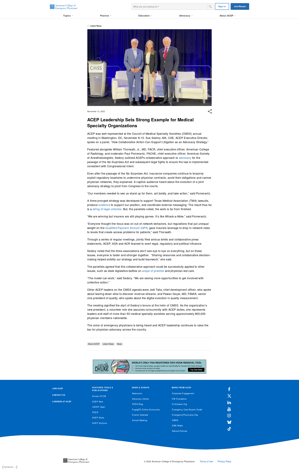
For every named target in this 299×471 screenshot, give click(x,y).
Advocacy (185, 15)
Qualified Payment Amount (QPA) (126, 228)
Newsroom (137, 393)
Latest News (96, 26)
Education (144, 15)
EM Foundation (179, 398)
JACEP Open (98, 406)
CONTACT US (58, 395)
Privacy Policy (224, 461)
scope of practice (153, 271)
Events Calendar (140, 414)
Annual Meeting (139, 420)
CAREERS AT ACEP (61, 401)
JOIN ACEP (57, 388)
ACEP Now (97, 401)
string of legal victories (107, 209)
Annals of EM (99, 396)
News (119, 344)
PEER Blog (137, 404)
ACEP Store (98, 417)
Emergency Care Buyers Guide (187, 409)
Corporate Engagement (183, 393)
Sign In (222, 6)
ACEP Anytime (99, 423)
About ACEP (227, 15)
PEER (95, 412)
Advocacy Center (140, 398)
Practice (105, 15)
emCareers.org (179, 404)
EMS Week (177, 425)
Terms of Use (206, 461)
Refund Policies (179, 430)
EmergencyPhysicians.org (185, 414)
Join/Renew (240, 6)
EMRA (175, 420)
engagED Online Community (146, 409)
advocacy (185, 158)
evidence (104, 205)
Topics (67, 15)
